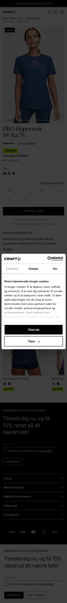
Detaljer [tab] (33, 268)
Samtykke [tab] (12, 268)
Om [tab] (55, 268)
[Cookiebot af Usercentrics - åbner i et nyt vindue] (48, 259)
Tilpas (31, 341)
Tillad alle (33, 329)
